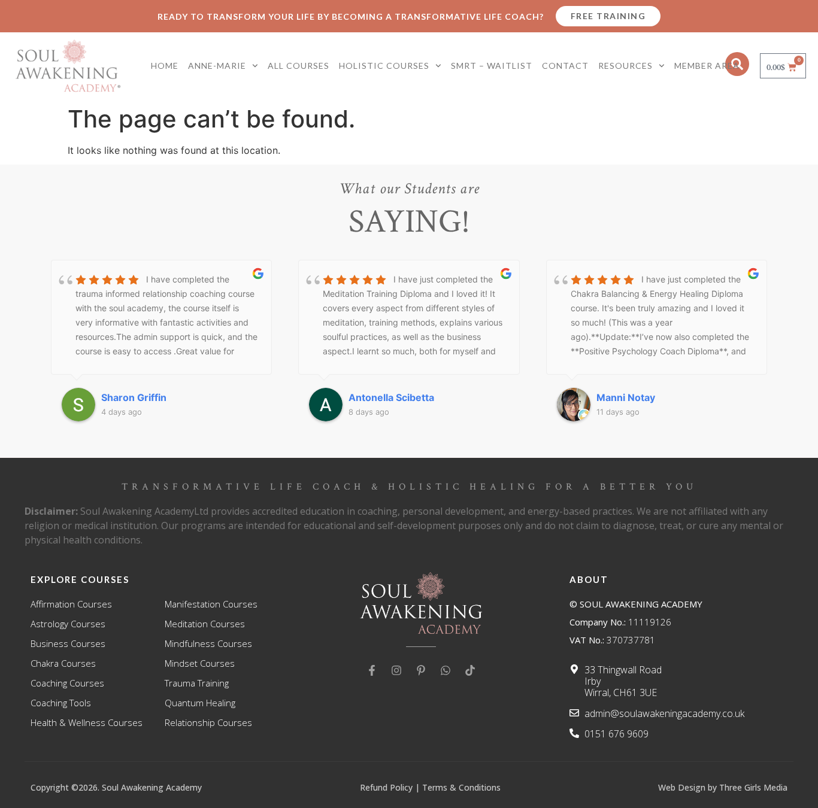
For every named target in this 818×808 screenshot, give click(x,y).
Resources (625, 65)
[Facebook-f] (372, 670)
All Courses (298, 65)
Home (164, 65)
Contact (565, 65)
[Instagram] (396, 670)
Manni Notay (396, 397)
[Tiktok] (470, 670)
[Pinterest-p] (421, 670)
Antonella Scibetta (162, 397)
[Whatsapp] (445, 670)
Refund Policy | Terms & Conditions (430, 787)
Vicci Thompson (653, 397)
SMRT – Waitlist (491, 65)
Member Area (707, 65)
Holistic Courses (384, 65)
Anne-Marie (217, 65)
